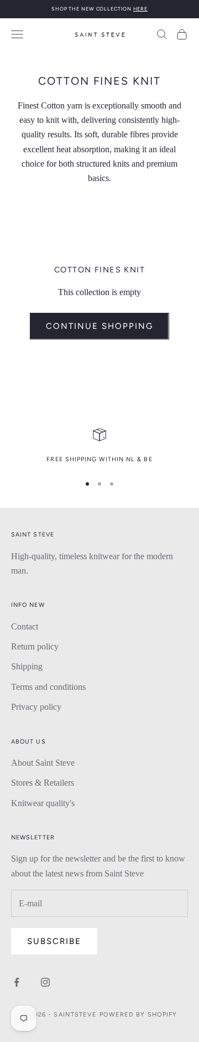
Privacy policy (36, 706)
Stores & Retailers (42, 782)
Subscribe (54, 941)
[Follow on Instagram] (45, 982)
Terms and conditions (48, 687)
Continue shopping (99, 326)
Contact (24, 626)
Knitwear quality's (43, 803)
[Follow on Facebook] (16, 982)
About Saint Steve (43, 762)
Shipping (27, 666)
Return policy (35, 646)
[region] (99, 446)
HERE (140, 9)
